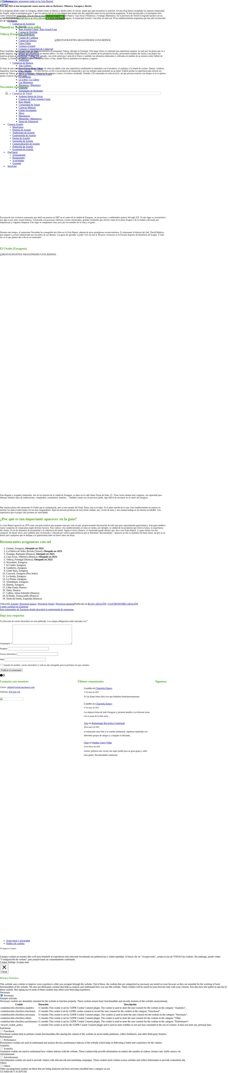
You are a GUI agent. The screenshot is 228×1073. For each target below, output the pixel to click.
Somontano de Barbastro (31, 90)
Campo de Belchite (28, 32)
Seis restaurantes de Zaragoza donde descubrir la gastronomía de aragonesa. (37, 609)
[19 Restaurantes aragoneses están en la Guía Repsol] (26, 1)
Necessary (9, 995)
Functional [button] (5, 1028)
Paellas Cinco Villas (102, 742)
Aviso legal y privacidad (18, 940)
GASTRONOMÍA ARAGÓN (123, 604)
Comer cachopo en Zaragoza (14, 606)
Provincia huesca (28, 604)
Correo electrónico (8, 654)
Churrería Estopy (104, 688)
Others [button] (3, 1063)
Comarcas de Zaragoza (23, 23)
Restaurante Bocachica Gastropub (108, 723)
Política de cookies (15, 943)
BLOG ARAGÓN (97, 604)
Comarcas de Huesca (22, 63)
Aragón (14, 604)
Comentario (6, 643)
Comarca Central (27, 46)
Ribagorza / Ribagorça (30, 85)
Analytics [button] (4, 1045)
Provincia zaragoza (65, 604)
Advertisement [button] (7, 1054)
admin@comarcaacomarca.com (21, 687)
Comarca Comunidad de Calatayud (36, 49)
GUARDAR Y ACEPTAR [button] (13, 1071)
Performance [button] (6, 1036)
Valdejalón (24, 60)
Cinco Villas (25, 43)
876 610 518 (14, 692)
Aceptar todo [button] (22, 962)
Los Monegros (26, 82)
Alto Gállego (25, 65)
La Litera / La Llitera (29, 79)
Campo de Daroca (27, 40)
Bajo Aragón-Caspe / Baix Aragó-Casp (38, 29)
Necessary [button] (5, 992)
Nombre (3, 649)
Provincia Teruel (46, 604)
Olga (86, 742)
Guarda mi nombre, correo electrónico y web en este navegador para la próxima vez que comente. (47, 665)
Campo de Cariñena (28, 37)
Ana (86, 723)
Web (2, 659)
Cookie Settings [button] (8, 962)
